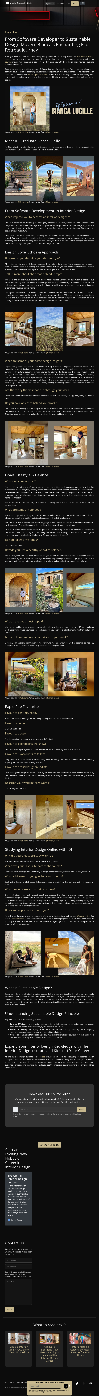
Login (68, 3)
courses (8, 62)
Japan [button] (49, 3)
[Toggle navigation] (82, 3)
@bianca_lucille (52, 132)
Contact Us (60, 3)
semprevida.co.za (19, 918)
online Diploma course (37, 74)
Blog (15, 32)
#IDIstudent (23, 132)
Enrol (75, 3)
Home (8, 32)
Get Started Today (49, 1144)
